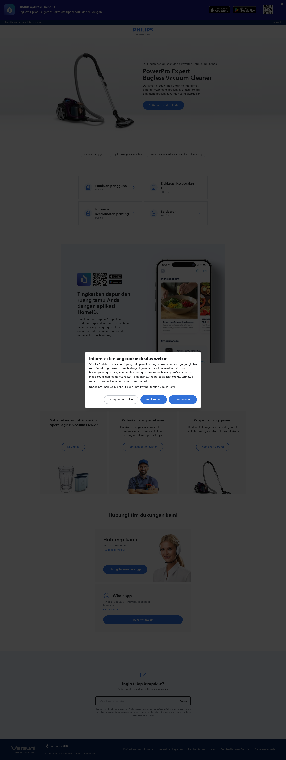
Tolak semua (153, 399)
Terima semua (182, 399)
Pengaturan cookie (121, 399)
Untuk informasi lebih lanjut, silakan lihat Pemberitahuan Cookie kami (132, 387)
